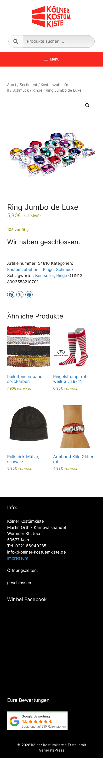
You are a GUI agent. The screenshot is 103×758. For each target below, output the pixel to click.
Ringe (37, 90)
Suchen (15, 41)
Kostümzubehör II (23, 269)
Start (11, 84)
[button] (87, 105)
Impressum (17, 558)
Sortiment (28, 84)
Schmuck (20, 90)
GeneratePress (51, 750)
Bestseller (44, 275)
